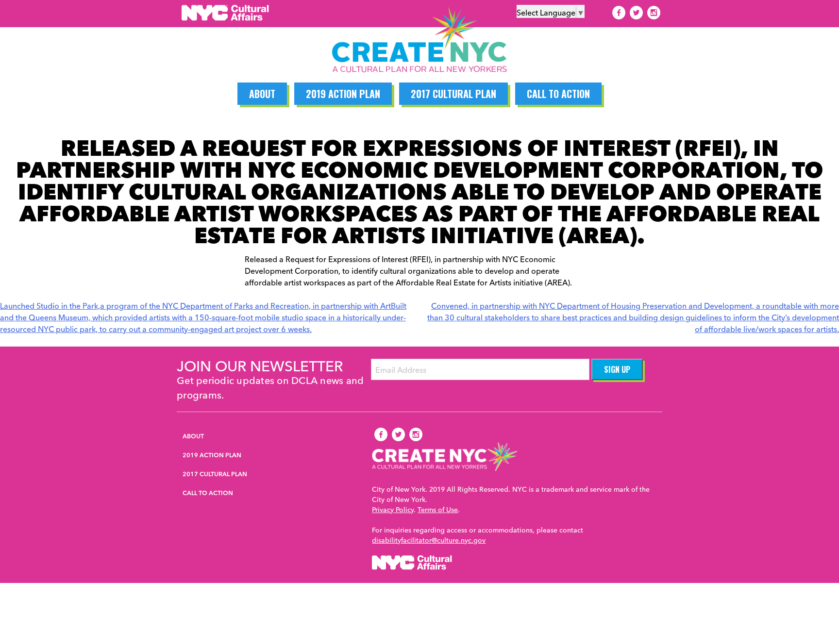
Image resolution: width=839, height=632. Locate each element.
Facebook (618, 12)
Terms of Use (438, 509)
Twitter (636, 12)
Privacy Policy (393, 509)
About (262, 93)
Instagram (653, 12)
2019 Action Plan (343, 93)
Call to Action (558, 93)
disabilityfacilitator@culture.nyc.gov (429, 540)
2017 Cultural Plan (453, 93)
